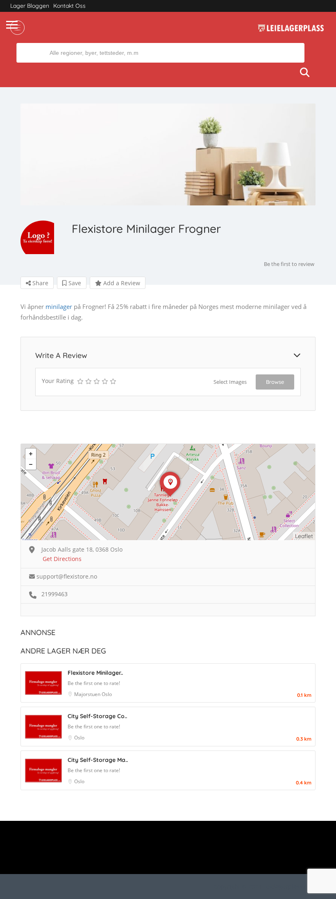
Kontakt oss (69, 5)
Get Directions (62, 559)
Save (74, 283)
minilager (58, 306)
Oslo (107, 694)
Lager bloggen (29, 5)
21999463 (54, 594)
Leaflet (304, 536)
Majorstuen (88, 694)
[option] (168, 154)
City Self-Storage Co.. (97, 716)
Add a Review (121, 283)
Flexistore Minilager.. (95, 672)
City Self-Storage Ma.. (98, 760)
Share (39, 283)
